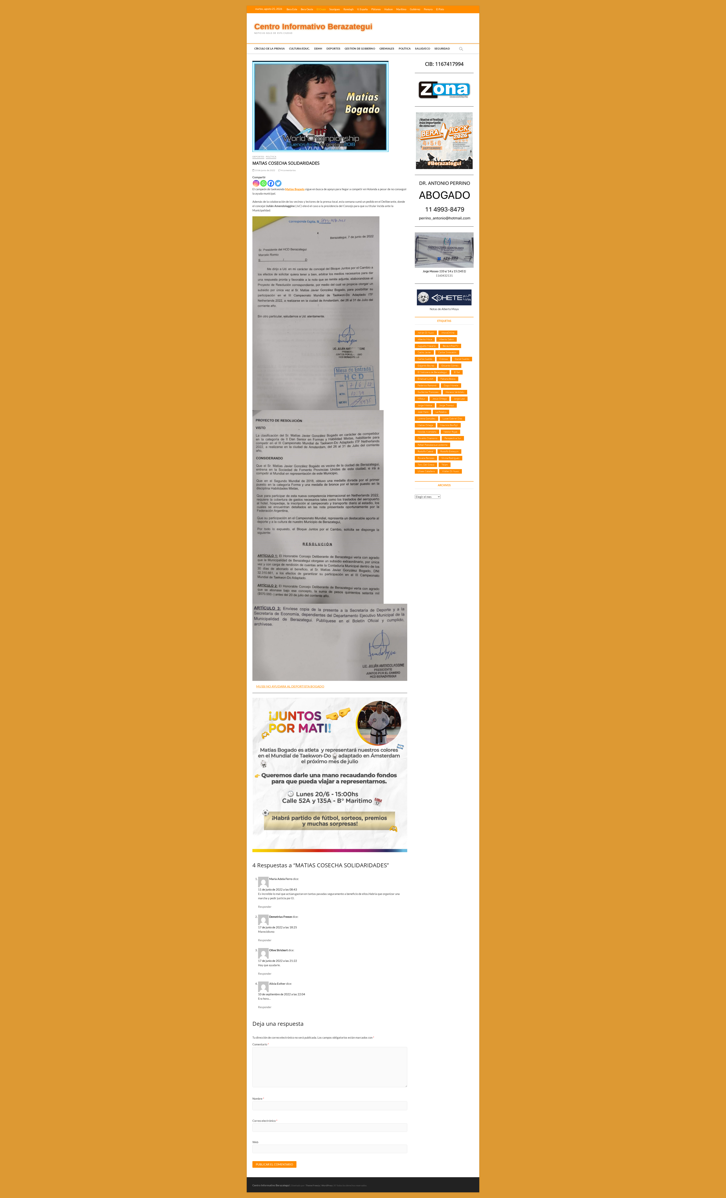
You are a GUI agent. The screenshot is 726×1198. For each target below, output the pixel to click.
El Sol (457, 372)
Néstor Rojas (450, 431)
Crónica (443, 358)
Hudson (388, 9)
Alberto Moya (425, 339)
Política (405, 48)
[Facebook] (271, 183)
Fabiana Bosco (448, 378)
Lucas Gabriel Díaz (452, 418)
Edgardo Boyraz (426, 365)
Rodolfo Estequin (449, 451)
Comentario (260, 1044)
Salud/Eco (422, 48)
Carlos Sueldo (425, 358)
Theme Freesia (313, 1185)
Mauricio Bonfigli (449, 425)
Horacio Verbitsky (455, 391)
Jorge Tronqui (446, 405)
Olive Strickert (278, 950)
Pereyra (428, 9)
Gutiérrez (415, 9)
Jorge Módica (425, 405)
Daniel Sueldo (462, 358)
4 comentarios (288, 170)
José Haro (423, 411)
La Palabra (441, 411)
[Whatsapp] (263, 183)
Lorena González (426, 418)
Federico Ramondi (427, 385)
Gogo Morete (451, 385)
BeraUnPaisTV (450, 345)
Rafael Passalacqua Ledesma (432, 444)
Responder (264, 906)
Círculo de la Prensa (269, 48)
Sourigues (334, 9)
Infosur (421, 398)
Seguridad (442, 48)
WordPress (327, 1185)
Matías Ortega (425, 425)
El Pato (440, 9)
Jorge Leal (459, 398)
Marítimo (401, 9)
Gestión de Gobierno (360, 48)
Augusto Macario (427, 345)
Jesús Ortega (439, 398)
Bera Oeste (307, 9)
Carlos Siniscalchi (447, 352)
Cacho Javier (424, 352)
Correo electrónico (264, 1120)
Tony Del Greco (426, 464)
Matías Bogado (295, 189)
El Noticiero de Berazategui (432, 372)
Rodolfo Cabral (425, 451)
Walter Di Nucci (450, 471)
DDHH (318, 48)
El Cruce (321, 9)
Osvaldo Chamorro (427, 438)
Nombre (258, 1098)
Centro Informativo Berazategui (313, 26)
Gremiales (386, 48)
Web (255, 1142)
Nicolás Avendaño (427, 431)
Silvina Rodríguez (450, 457)
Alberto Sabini (446, 339)
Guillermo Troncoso (428, 391)
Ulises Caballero (426, 471)
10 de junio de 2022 (264, 170)
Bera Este (292, 9)
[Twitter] (278, 183)
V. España (362, 9)
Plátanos (376, 9)
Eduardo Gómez (449, 365)
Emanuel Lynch (425, 378)
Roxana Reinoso (426, 457)
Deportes (333, 48)
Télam (444, 464)
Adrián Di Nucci (426, 332)
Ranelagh (349, 9)
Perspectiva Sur (452, 438)
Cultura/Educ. (299, 48)
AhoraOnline (448, 332)
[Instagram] (256, 183)
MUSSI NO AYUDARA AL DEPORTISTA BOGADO (290, 686)
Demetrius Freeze (280, 916)
